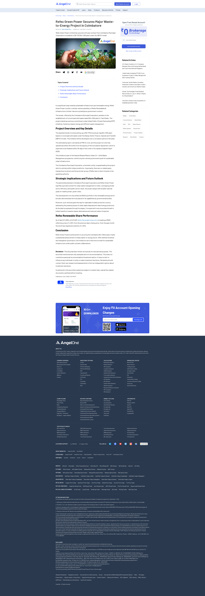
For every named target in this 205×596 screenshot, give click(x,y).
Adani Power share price (109, 430)
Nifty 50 (64, 466)
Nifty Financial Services (82, 466)
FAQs (135, 575)
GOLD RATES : (59, 476)
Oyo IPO (129, 405)
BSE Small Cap (122, 466)
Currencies (82, 381)
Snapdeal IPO (130, 413)
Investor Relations (61, 373)
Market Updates (127, 128)
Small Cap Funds (95, 489)
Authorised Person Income (86, 409)
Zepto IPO (129, 409)
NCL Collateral (124, 577)
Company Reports (61, 411)
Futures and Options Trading (134, 381)
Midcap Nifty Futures (89, 469)
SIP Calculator (107, 366)
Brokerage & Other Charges (63, 364)
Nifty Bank (71, 466)
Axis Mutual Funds (99, 486)
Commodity (83, 383)
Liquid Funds (85, 489)
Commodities (132, 115)
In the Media (60, 371)
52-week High (107, 407)
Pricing (118, 10)
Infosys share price (131, 430)
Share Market (133, 137)
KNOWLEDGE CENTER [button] (133, 360)
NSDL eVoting (142, 577)
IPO (128, 375)
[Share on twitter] (72, 72)
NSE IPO (129, 400)
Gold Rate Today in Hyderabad (119, 476)
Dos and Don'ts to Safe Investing (88, 575)
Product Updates (138, 132)
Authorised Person (131, 385)
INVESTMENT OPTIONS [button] (86, 360)
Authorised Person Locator (87, 419)
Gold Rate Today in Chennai (102, 476)
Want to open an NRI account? (134, 51)
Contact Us (59, 368)
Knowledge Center (61, 400)
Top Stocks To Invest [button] (63, 426)
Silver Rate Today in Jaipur (125, 479)
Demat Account (131, 364)
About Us (59, 366)
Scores (100, 575)
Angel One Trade (78, 454)
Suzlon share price (61, 430)
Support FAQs (84, 444)
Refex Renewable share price (88, 220)
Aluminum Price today (84, 482)
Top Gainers (106, 411)
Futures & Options (127, 120)
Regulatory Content (73, 575)
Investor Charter (101, 577)
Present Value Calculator (110, 383)
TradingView (90, 457)
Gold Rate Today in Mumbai (72, 476)
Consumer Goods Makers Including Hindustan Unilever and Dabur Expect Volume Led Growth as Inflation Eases (134, 84)
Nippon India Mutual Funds (138, 486)
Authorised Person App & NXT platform (89, 415)
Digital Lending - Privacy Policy (72, 577)
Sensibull (66, 457)
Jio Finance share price (132, 434)
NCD (81, 385)
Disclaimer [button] (59, 542)
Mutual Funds (136, 128)
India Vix (130, 466)
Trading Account (131, 366)
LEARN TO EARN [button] (61, 398)
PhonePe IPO (130, 411)
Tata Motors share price (63, 434)
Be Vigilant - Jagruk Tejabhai (64, 415)
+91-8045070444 (82, 564)
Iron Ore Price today (119, 482)
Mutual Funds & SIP (73, 10)
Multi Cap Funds (133, 489)
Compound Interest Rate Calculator (112, 377)
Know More (69, 287)
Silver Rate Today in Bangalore (92, 479)
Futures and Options (85, 375)
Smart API (108, 454)
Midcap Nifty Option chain (96, 472)
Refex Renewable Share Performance (73, 93)
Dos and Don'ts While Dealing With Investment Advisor (118, 575)
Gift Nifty (137, 466)
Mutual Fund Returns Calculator (111, 387)
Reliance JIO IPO (131, 402)
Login (136, 4)
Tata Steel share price (109, 428)
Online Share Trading (132, 368)
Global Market (138, 120)
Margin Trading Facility (99, 454)
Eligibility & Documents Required (88, 411)
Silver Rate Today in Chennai (109, 479)
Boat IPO (129, 407)
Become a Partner (107, 10)
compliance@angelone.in (95, 560)
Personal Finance (127, 132)
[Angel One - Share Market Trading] (63, 4)
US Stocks (83, 377)
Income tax (130, 383)
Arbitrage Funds (106, 489)
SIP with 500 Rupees (85, 368)
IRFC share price (61, 428)
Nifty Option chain (68, 472)
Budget (125, 115)
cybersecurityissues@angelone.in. (101, 564)
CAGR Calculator (108, 371)
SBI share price (84, 434)
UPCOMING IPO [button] (131, 398)
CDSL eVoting (133, 577)
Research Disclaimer (61, 575)
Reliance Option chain (110, 472)
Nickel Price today (107, 482)
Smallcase (72, 457)
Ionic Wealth (80, 451)
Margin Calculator (108, 364)
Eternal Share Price (108, 434)
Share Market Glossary (109, 405)
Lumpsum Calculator (109, 368)
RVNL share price (84, 432)
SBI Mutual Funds (87, 486)
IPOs (129, 124)
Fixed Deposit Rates (118, 454)
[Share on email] (81, 72)
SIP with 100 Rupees (85, 366)
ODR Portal (58, 580)
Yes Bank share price (62, 436)
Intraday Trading (131, 371)
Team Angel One (66, 29)
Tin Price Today (130, 482)
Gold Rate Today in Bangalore (136, 476)
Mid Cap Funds (123, 489)
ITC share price (130, 432)
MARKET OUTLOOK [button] (109, 398)
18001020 (74, 444)
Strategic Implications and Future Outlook (74, 90)
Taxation (141, 137)
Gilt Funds (114, 489)
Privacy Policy (84, 569)
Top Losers (106, 413)
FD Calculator (107, 379)
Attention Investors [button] (62, 497)
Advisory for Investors (113, 577)
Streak (78, 457)
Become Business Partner (86, 400)
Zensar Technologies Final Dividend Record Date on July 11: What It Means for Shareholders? (134, 94)
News (89, 10)
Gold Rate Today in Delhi (87, 476)
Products (97, 10)
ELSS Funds (77, 489)
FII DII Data (106, 415)
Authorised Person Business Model (88, 413)
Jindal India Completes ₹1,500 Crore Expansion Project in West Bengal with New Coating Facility (134, 75)
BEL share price (107, 436)
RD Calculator (107, 381)
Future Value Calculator (109, 375)
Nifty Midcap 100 (104, 466)
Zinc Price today (96, 482)
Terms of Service (94, 569)
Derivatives (130, 377)
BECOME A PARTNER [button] (85, 398)
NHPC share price (84, 430)
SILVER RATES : (60, 479)
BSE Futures (111, 469)
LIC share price (130, 436)
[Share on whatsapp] (68, 72)
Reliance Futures (101, 469)
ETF (81, 379)
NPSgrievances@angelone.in (63, 562)
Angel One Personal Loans (88, 577)
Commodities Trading (132, 379)
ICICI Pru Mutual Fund (123, 486)
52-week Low (107, 409)
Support (125, 10)
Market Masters (136, 124)
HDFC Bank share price (85, 428)
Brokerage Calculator (109, 362)
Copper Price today (71, 482)
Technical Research (61, 409)
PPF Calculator (107, 389)
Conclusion (64, 97)
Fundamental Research (62, 407)
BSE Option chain (123, 472)
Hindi (124, 124)
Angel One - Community (62, 413)
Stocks (82, 362)
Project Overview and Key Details (71, 86)
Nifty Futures (66, 469)
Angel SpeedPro (88, 454)
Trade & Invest (60, 10)
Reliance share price (132, 428)
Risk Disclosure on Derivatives (71, 580)
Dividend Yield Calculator (110, 373)
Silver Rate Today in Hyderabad (74, 479)
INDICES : (58, 466)
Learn (84, 10)
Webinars (59, 375)
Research (125, 137)
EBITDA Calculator (108, 385)
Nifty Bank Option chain (80, 472)
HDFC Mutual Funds (111, 486)
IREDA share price (61, 432)
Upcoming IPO (83, 373)
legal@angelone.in (97, 565)
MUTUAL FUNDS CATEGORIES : (64, 489)
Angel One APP (68, 454)
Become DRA (83, 402)
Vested (83, 457)
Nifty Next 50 (94, 466)
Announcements (107, 402)
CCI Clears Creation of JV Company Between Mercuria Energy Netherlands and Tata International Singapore (134, 66)
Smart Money (60, 402)
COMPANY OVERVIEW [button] (62, 360)
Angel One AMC (71, 451)
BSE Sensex (113, 466)
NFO (81, 371)
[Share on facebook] (77, 72)
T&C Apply (141, 575)
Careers (59, 377)
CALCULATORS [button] (108, 360)
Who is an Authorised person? (87, 405)
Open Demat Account (122, 4)
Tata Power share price (86, 436)
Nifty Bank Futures (77, 469)
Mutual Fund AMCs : (62, 486)
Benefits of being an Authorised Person (89, 407)
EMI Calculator (107, 392)
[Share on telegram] (63, 72)
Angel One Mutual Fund (75, 486)
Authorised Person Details (86, 417)
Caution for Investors (86, 580)
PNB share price (107, 432)
